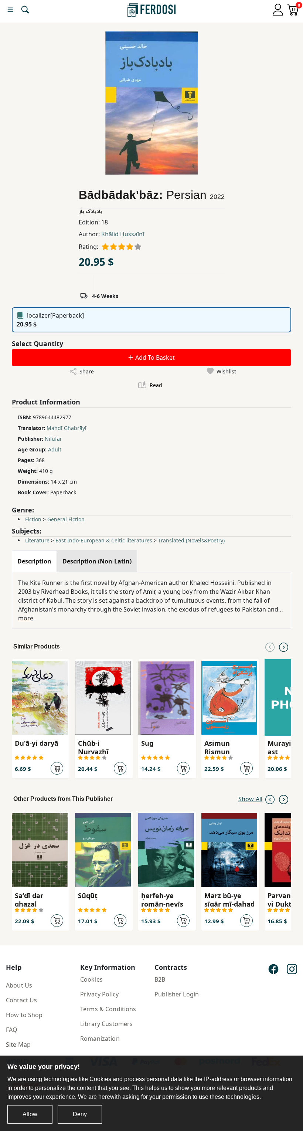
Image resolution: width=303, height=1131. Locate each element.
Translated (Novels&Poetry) (191, 540)
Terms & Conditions (108, 1009)
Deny (80, 1114)
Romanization (100, 1039)
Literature (37, 540)
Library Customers (106, 1024)
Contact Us (21, 1000)
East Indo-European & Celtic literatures (103, 540)
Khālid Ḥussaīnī (122, 234)
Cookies (91, 979)
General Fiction (66, 519)
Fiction (33, 519)
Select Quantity (37, 343)
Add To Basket (154, 357)
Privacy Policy (99, 994)
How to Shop (24, 1015)
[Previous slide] (270, 646)
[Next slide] (284, 646)
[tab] (34, 561)
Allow (30, 1114)
